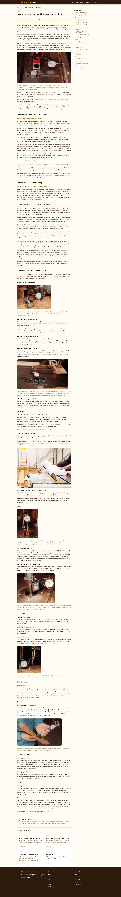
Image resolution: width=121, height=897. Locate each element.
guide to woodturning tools (28, 430)
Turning (49, 877)
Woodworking (51, 886)
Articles (49, 884)
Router (76, 56)
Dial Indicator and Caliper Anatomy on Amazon (29, 118)
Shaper (76, 39)
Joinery (76, 65)
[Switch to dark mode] (99, 2)
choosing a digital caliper (40, 186)
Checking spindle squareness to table (82, 43)
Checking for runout (80, 47)
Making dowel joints (80, 67)
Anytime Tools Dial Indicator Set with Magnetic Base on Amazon (33, 161)
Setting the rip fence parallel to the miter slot (82, 37)
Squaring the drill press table (82, 49)
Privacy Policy (78, 884)
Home (73, 2)
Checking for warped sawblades (82, 27)
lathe (18, 27)
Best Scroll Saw (51, 854)
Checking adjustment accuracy (82, 22)
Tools (19, 10)
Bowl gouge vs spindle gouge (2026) (57, 838)
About (94, 2)
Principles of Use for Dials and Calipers (80, 16)
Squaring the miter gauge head (82, 34)
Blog (77, 2)
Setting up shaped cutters (81, 41)
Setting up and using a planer (82, 63)
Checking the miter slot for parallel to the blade (81, 32)
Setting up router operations (82, 58)
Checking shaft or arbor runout (82, 26)
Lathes (49, 879)
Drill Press (77, 46)
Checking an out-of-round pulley (82, 24)
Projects (50, 882)
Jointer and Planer (78, 60)
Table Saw (77, 29)
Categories (88, 2)
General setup (79, 54)
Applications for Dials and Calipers (81, 19)
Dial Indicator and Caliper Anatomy (81, 12)
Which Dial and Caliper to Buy (80, 14)
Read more (21, 846)
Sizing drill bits (79, 51)
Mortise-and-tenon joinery (81, 69)
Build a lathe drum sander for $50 (29, 838)
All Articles (77, 877)
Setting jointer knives (80, 61)
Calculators (81, 2)
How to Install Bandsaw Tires (28, 854)
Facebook (77, 886)
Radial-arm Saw (78, 53)
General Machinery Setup (80, 20)
